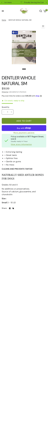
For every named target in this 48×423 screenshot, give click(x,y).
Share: (4, 208)
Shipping (5, 92)
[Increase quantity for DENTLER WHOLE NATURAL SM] (11, 112)
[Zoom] (43, 26)
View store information (21, 144)
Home (4, 20)
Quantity (5, 107)
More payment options (24, 132)
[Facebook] (10, 208)
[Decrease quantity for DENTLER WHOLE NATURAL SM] (4, 112)
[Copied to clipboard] (13, 208)
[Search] (41, 11)
